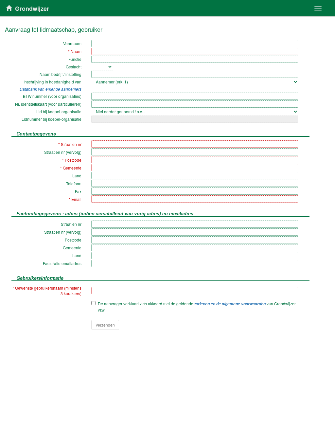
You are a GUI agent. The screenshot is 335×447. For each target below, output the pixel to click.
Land (76, 175)
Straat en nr (71, 224)
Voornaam (72, 43)
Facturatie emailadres (62, 263)
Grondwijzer (32, 8)
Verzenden (105, 325)
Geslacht (73, 66)
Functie (74, 59)
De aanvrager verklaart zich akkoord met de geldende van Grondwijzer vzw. (197, 306)
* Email (75, 199)
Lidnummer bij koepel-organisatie (51, 119)
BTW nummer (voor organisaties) (52, 96)
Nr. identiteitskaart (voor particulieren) (48, 104)
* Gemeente (70, 167)
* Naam (74, 51)
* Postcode (71, 160)
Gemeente (72, 247)
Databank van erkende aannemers (50, 89)
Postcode (73, 239)
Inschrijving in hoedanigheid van (52, 81)
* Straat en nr (69, 144)
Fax (78, 191)
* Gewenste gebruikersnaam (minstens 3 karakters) (46, 290)
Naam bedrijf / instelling (60, 74)
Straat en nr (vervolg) (62, 152)
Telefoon (73, 183)
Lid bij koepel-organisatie (58, 111)
